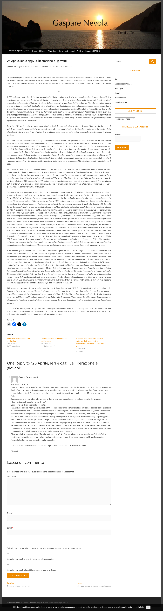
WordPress (44, 603)
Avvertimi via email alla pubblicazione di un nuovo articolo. (31, 570)
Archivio (80, 51)
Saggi (72, 51)
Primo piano (52, 51)
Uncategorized (121, 102)
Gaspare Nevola (13, 602)
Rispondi (14, 451)
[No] (160, 607)
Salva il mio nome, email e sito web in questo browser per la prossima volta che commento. (44, 548)
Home (34, 51)
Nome (10, 513)
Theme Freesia (34, 603)
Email (10, 528)
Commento (12, 476)
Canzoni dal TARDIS (92, 51)
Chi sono (42, 51)
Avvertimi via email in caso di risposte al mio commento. (30, 559)
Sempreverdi (63, 51)
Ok (148, 607)
